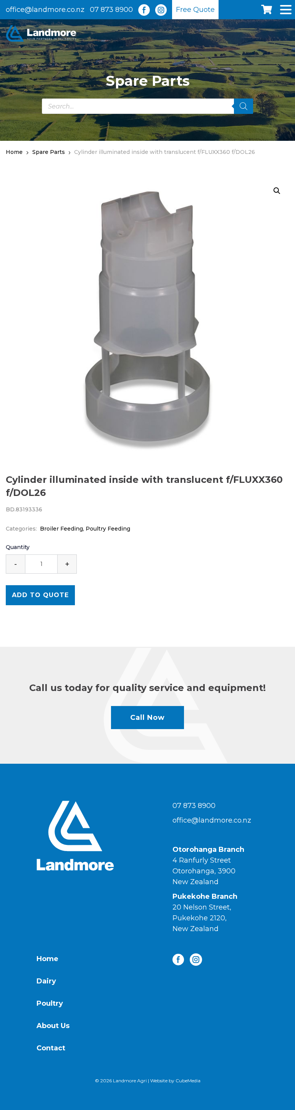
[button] (277, 191)
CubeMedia (188, 1080)
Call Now (147, 717)
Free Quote (195, 9)
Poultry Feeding (108, 528)
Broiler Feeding (61, 528)
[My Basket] (275, 9)
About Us (53, 1026)
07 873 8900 (111, 9)
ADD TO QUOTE (40, 595)
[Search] (243, 106)
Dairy (46, 981)
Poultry (49, 1003)
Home (47, 959)
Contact (50, 1048)
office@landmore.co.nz (45, 9)
